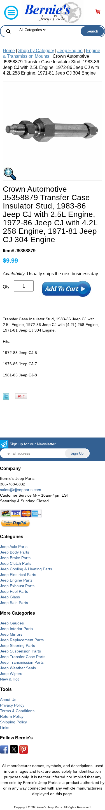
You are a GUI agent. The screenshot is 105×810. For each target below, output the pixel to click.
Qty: (7, 286)
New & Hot (9, 679)
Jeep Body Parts (14, 552)
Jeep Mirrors (11, 634)
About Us (8, 699)
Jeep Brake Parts (15, 558)
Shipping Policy (13, 722)
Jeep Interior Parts (16, 628)
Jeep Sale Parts (14, 602)
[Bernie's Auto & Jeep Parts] (52, 12)
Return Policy (12, 716)
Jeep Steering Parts (17, 645)
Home (9, 50)
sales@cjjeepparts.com (20, 489)
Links (4, 727)
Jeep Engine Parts (16, 580)
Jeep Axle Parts (13, 546)
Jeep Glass (10, 597)
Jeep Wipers (11, 673)
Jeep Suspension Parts (20, 651)
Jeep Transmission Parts (22, 662)
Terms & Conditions (17, 711)
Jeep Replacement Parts (22, 640)
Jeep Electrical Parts (18, 574)
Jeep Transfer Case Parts (22, 656)
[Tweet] (6, 398)
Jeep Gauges (12, 623)
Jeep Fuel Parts (14, 591)
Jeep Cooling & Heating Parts (26, 569)
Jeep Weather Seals (18, 668)
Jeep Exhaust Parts (17, 586)
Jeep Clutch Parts (15, 563)
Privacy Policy (12, 705)
